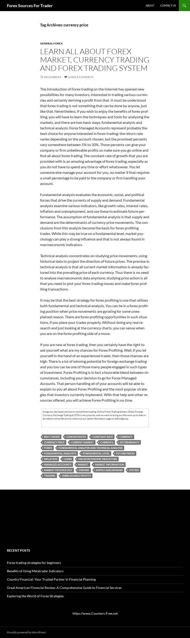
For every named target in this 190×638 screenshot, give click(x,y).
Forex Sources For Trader (30, 5)
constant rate (102, 436)
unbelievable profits (76, 475)
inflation (50, 458)
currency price (54, 442)
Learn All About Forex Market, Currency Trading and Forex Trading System (94, 60)
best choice (52, 436)
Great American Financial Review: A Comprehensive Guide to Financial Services (64, 588)
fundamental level (96, 453)
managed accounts (57, 464)
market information (109, 464)
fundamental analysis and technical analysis (91, 447)
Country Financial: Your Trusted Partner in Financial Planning (51, 579)
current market (82, 442)
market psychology (58, 470)
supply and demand (109, 470)
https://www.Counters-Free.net (95, 613)
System (134, 470)
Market (83, 464)
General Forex (51, 43)
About (150, 5)
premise (84, 470)
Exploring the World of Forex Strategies (35, 596)
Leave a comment (81, 77)
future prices (125, 453)
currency (126, 436)
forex (48, 447)
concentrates (76, 436)
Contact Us (168, 5)
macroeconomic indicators (97, 458)
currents (106, 442)
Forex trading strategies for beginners (34, 563)
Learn (68, 458)
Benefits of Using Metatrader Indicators (35, 571)
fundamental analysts (60, 453)
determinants (129, 442)
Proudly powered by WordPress (26, 632)
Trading (49, 475)
